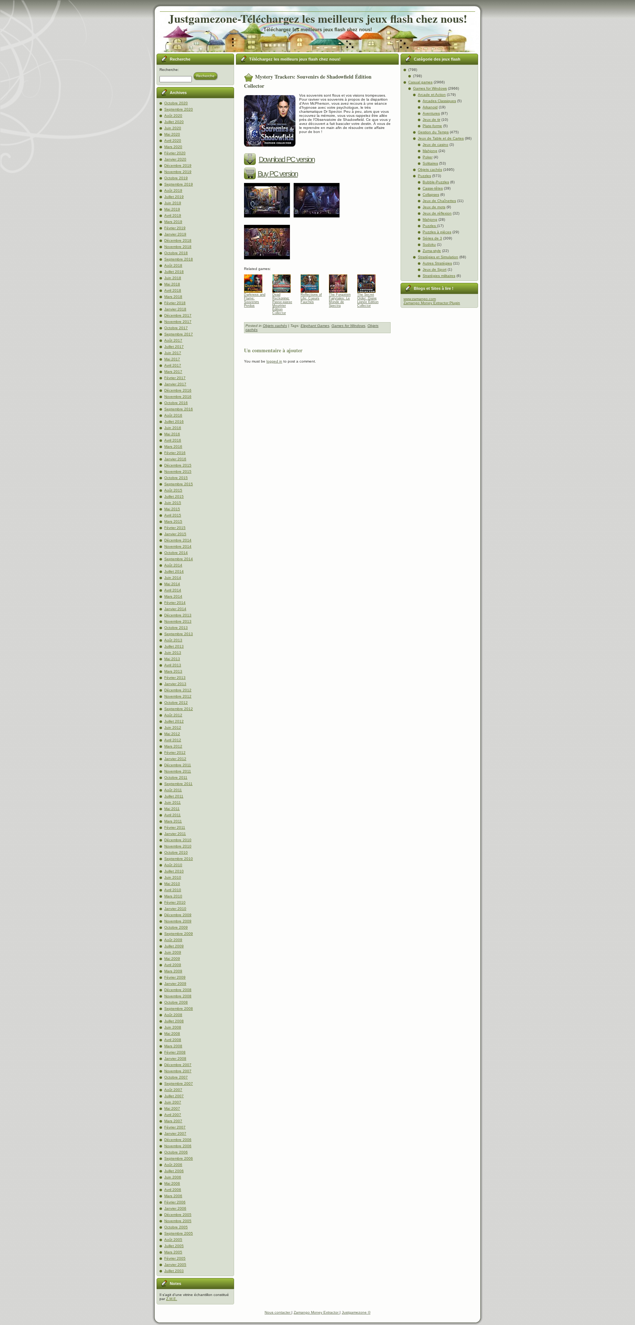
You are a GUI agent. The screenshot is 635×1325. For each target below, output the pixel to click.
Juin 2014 (172, 578)
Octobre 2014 (176, 553)
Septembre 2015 (178, 484)
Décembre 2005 (177, 1215)
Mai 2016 (172, 434)
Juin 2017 (172, 353)
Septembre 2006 (178, 1158)
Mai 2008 (172, 1033)
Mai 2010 (172, 884)
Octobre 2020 (176, 103)
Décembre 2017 (177, 315)
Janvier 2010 (175, 909)
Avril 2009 (172, 965)
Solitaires (430, 163)
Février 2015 (175, 528)
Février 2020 (175, 153)
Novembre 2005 (177, 1221)
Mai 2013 (172, 659)
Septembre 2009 (178, 934)
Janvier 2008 (175, 1058)
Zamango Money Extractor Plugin (431, 303)
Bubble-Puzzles (436, 182)
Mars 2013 (173, 671)
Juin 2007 (172, 1102)
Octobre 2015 (176, 478)
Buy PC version (278, 174)
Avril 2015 (172, 515)
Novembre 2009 (177, 921)
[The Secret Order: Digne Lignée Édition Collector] (369, 281)
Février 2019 (175, 228)
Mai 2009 (172, 959)
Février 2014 (175, 603)
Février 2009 (175, 977)
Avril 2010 (172, 890)
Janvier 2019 (175, 234)
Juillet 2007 (174, 1096)
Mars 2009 (173, 971)
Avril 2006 (172, 1190)
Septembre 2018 (178, 259)
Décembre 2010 (177, 840)
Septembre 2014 (178, 559)
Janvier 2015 (175, 534)
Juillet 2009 (174, 946)
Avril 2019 (172, 215)
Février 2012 (175, 752)
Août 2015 (173, 490)
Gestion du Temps (433, 132)
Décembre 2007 (177, 1065)
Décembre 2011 (177, 765)
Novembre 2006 (177, 1146)
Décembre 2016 (177, 390)
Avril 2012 (172, 740)
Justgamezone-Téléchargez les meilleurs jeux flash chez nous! (317, 18)
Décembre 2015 (177, 465)
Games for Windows (348, 326)
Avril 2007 (172, 1115)
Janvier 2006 (175, 1208)
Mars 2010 (173, 896)
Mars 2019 (173, 222)
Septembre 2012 (178, 709)
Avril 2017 (172, 365)
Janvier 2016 (175, 459)
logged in (274, 361)
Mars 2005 (173, 1252)
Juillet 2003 (174, 1271)
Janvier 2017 (175, 384)
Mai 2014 (172, 584)
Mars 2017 (173, 372)
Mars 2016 (173, 446)
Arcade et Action (432, 95)
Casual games (420, 82)
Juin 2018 (172, 278)
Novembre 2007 (177, 1071)
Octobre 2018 (176, 253)
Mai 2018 (172, 284)
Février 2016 (175, 453)
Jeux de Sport (434, 269)
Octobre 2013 (176, 628)
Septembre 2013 (178, 634)
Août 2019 (173, 190)
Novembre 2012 (177, 696)
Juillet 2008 (174, 1021)
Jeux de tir (431, 120)
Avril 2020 (172, 140)
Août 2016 (173, 415)
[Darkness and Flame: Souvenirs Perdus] (256, 281)
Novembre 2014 (177, 546)
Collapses (431, 194)
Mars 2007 (173, 1121)
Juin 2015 (172, 503)
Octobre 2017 (176, 328)
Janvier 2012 (175, 759)
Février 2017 (175, 378)
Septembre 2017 (178, 334)
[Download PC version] (251, 159)
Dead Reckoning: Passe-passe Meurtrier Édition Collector (282, 300)
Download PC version (287, 159)
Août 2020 (173, 116)
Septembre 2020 (178, 109)
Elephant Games (315, 326)
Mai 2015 (172, 509)
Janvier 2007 (175, 1133)
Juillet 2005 (174, 1246)
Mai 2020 (172, 134)
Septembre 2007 (178, 1083)
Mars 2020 (173, 147)
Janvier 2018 (175, 309)
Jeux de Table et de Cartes (441, 138)
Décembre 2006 (177, 1140)
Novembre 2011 (177, 771)
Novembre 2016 (177, 397)
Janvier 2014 (175, 609)
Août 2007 (173, 1090)
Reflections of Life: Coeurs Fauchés (311, 298)
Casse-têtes (433, 188)
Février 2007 (175, 1127)
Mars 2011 (173, 821)
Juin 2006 (172, 1177)
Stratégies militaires (439, 276)
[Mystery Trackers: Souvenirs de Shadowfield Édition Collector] (269, 220)
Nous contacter (278, 1312)
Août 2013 (173, 640)
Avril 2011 (172, 815)
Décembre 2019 (177, 165)
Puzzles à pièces (437, 232)
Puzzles (424, 176)
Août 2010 (173, 865)
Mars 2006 (173, 1196)
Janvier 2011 (175, 834)
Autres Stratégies (437, 263)
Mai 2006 (172, 1183)
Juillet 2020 (174, 122)
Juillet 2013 (174, 646)
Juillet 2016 (174, 422)
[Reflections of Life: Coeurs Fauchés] (312, 281)
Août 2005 (173, 1240)
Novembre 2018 (177, 247)
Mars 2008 (173, 1046)
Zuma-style (432, 251)
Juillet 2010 (174, 871)
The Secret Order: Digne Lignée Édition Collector (368, 300)
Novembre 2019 (177, 172)
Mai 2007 (172, 1108)
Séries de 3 (432, 238)
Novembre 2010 (177, 846)
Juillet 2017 (174, 347)
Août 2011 (173, 790)
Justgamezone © (356, 1312)
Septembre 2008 (178, 1009)
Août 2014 (173, 565)
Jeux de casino (435, 145)
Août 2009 (173, 940)
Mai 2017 (172, 359)
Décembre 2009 (177, 915)
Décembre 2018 (177, 240)
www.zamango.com (419, 299)
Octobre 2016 (176, 403)
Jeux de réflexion (437, 213)
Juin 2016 (172, 428)
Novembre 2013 (177, 621)
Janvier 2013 (175, 684)
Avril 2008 (172, 1040)
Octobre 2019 (176, 178)
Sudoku (429, 244)
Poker (428, 157)
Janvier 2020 (175, 159)
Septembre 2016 (178, 409)
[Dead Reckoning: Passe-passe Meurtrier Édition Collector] (284, 281)
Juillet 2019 (174, 197)
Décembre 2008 (177, 990)
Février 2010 (175, 902)
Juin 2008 (172, 1027)
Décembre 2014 (177, 540)
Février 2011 (174, 827)
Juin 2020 (172, 128)
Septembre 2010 (178, 859)
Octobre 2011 (175, 777)
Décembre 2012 (177, 690)
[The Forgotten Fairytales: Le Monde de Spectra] (341, 281)
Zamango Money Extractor (317, 1312)
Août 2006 (173, 1165)
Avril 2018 (172, 290)
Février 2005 (175, 1258)
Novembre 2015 (177, 471)
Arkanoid (430, 107)
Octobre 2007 (176, 1077)
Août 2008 (173, 1015)
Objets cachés (275, 326)
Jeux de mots (434, 207)
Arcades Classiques (439, 101)
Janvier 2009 (175, 984)
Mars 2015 (173, 521)
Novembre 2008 (177, 996)
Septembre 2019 (178, 184)
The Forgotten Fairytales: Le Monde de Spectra (340, 300)
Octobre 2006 (176, 1152)
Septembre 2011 (178, 784)
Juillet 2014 (174, 571)
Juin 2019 (172, 203)
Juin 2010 (172, 877)
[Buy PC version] (251, 174)
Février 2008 (175, 1052)
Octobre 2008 (176, 1002)
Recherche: (169, 70)
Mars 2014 (173, 596)
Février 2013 (175, 678)
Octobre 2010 (176, 852)
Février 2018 (175, 303)
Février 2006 (175, 1202)
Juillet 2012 (174, 721)
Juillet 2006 (174, 1171)
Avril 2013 (172, 665)
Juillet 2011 (173, 796)
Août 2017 (173, 340)
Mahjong (430, 151)
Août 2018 (173, 265)
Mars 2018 (173, 297)
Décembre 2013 (177, 615)
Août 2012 (173, 715)
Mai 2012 (172, 734)
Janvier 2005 (175, 1265)
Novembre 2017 (177, 322)
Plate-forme (432, 126)
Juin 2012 (172, 727)
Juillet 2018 (174, 272)
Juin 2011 (172, 802)
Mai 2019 (172, 209)
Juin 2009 (172, 952)
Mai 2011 (172, 809)
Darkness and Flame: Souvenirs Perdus (254, 300)
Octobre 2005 (176, 1227)
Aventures (431, 113)
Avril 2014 (172, 590)
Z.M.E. (171, 1299)
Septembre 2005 (178, 1233)
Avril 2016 (172, 440)
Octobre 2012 (176, 703)
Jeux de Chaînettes (439, 201)
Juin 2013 (172, 653)
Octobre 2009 (176, 927)
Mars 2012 (173, 746)
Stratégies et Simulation (438, 257)
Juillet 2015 (174, 496)
